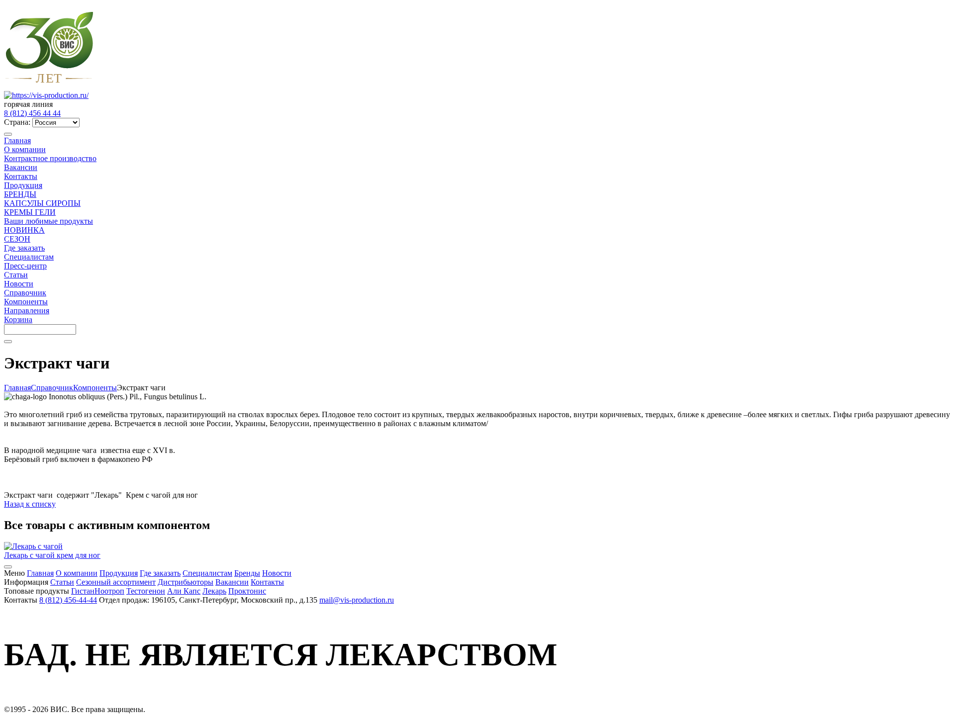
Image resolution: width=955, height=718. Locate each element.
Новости (18, 283)
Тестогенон (145, 591)
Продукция (23, 185)
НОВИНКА (24, 230)
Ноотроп (109, 591)
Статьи (16, 274)
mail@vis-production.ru (356, 600)
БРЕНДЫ (20, 194)
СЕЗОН (17, 239)
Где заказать (24, 248)
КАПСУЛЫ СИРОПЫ (42, 203)
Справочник (25, 292)
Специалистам (29, 257)
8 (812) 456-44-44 (68, 600)
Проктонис (247, 591)
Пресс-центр (25, 266)
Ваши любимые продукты (48, 221)
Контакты (20, 176)
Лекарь (214, 591)
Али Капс (183, 591)
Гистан (83, 591)
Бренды (247, 573)
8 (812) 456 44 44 (32, 113)
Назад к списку (30, 504)
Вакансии (20, 167)
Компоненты (26, 301)
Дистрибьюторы (185, 582)
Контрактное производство (50, 158)
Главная (17, 140)
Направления (26, 310)
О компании (25, 149)
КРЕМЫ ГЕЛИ (30, 212)
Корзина (18, 319)
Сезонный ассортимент (116, 582)
